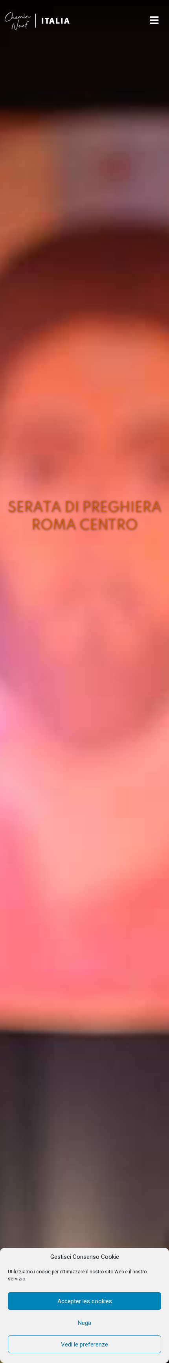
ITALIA (55, 20)
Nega (84, 1322)
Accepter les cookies (84, 1301)
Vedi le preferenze (84, 1344)
